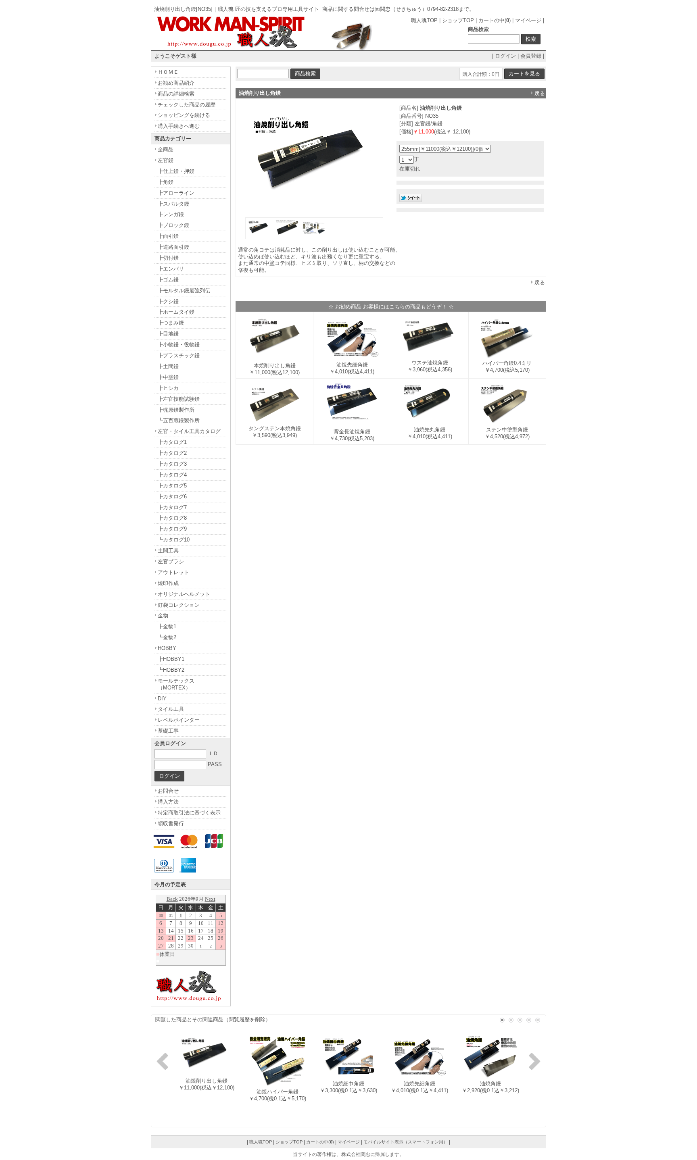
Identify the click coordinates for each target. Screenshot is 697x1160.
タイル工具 (171, 709)
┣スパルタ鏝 (173, 204)
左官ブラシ (171, 561)
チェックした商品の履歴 (186, 105)
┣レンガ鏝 (171, 214)
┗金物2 (167, 637)
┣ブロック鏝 (173, 225)
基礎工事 (168, 731)
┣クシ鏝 (168, 301)
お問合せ (168, 791)
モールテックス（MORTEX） (176, 684)
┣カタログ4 (172, 475)
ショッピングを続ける (184, 115)
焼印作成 (168, 583)
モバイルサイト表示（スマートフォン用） (405, 1141)
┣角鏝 (165, 182)
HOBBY (167, 648)
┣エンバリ (171, 269)
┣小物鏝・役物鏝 (179, 345)
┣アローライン (176, 193)
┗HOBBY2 (171, 670)
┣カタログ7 (172, 507)
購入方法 (168, 802)
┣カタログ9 (172, 529)
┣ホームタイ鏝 (176, 312)
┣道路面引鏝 (173, 247)
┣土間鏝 (168, 366)
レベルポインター (179, 720)
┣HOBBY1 (171, 659)
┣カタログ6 (172, 497)
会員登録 (530, 56)
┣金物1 (167, 626)
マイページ (528, 20)
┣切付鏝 (168, 258)
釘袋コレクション (179, 605)
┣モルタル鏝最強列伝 (184, 290)
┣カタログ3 (172, 464)
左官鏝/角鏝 (428, 124)
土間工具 (168, 551)
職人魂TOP (424, 20)
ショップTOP (458, 20)
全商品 (165, 149)
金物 (163, 615)
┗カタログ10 (174, 540)
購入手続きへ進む (179, 126)
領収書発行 (171, 824)
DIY (162, 699)
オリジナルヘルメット (184, 594)
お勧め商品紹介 (176, 83)
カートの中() (494, 20)
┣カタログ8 (172, 518)
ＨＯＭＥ (168, 72)
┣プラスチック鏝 (179, 355)
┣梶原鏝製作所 (176, 410)
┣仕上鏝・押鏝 (176, 171)
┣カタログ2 (172, 453)
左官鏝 (165, 160)
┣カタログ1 (172, 442)
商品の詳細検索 (176, 94)
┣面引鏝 (168, 236)
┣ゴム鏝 (168, 280)
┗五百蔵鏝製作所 (179, 420)
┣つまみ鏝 (171, 323)
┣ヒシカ (168, 388)
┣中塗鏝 (168, 377)
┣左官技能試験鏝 (179, 399)
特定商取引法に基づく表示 (189, 813)
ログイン (505, 56)
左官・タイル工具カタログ (189, 431)
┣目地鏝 (168, 334)
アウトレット (173, 572)
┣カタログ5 (172, 486)
